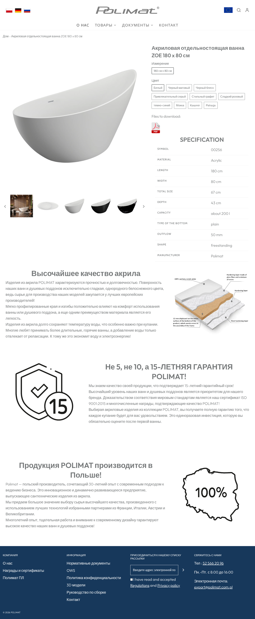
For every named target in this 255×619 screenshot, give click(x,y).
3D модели (76, 585)
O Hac (83, 25)
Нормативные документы (88, 563)
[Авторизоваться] (247, 10)
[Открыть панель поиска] (238, 10)
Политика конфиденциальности (94, 577)
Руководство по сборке (86, 592)
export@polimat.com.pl (213, 587)
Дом (6, 36)
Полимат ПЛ (13, 577)
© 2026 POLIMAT (12, 612)
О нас (8, 563)
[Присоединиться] (183, 570)
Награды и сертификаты (23, 570)
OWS (71, 570)
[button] (5, 206)
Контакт (168, 25)
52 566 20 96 (213, 563)
